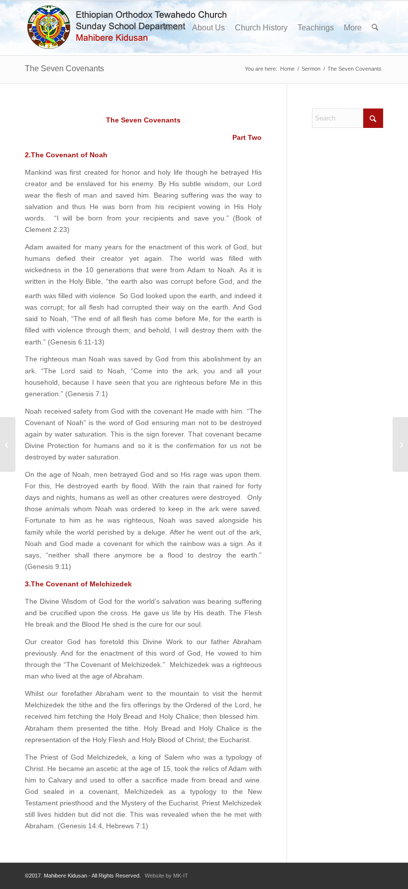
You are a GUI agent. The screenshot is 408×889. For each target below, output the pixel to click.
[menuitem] (171, 27)
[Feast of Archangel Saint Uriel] (7, 444)
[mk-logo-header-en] (131, 27)
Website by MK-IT (166, 876)
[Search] (375, 27)
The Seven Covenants (64, 68)
